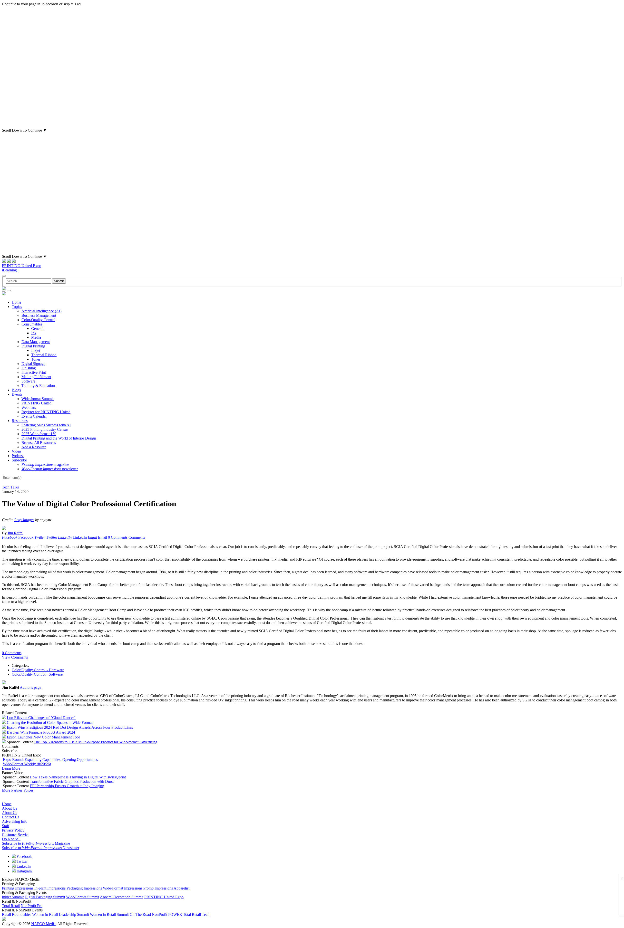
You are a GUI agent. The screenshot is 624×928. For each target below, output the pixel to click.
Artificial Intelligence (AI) (41, 311)
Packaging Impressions (84, 888)
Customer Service (15, 834)
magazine (45, 464)
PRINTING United (36, 403)
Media (36, 337)
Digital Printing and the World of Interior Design (58, 438)
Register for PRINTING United (45, 412)
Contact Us (10, 817)
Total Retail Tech (196, 914)
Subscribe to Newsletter (40, 848)
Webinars (28, 407)
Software (28, 381)
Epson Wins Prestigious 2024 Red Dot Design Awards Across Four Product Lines (70, 727)
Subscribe (19, 460)
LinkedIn (23, 866)
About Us (9, 808)
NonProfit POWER (167, 914)
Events (17, 394)
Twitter (22, 861)
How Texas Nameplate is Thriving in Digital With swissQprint (78, 777)
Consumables (31, 324)
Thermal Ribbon (44, 355)
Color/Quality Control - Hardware (38, 670)
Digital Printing (33, 346)
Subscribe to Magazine (36, 843)
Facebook (24, 856)
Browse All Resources (38, 442)
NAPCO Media (43, 924)
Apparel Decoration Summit (121, 897)
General (37, 328)
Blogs (16, 390)
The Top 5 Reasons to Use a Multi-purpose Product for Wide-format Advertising (95, 742)
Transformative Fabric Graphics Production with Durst (72, 781)
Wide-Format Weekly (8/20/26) (27, 764)
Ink (33, 333)
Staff (5, 826)
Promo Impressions (158, 888)
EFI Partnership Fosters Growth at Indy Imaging (67, 786)
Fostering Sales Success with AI (46, 425)
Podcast (18, 456)
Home (16, 302)
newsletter (49, 469)
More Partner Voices (17, 790)
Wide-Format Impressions (122, 888)
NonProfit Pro (31, 906)
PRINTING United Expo (21, 266)
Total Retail (11, 906)
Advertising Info (14, 821)
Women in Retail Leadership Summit (60, 914)
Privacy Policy (13, 830)
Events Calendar (34, 416)
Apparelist (181, 888)
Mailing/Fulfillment (36, 377)
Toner (35, 359)
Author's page (30, 687)
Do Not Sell (11, 839)
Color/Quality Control (38, 320)
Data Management (35, 342)
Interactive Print (33, 372)
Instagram (24, 871)
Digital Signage (33, 364)
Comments (136, 537)
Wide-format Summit (37, 399)
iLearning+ (10, 270)
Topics (17, 307)
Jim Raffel (15, 533)
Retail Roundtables (16, 914)
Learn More (11, 768)
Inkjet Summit (13, 897)
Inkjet (35, 350)
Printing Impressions (17, 888)
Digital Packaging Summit (45, 897)
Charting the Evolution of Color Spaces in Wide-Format (50, 722)
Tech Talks (10, 487)
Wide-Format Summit (82, 897)
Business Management (38, 315)
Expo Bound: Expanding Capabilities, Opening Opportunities (50, 759)
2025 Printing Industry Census (44, 429)
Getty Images (24, 520)
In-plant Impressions (50, 888)
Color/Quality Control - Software (37, 674)
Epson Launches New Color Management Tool (43, 737)
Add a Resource (33, 447)
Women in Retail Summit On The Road (120, 914)
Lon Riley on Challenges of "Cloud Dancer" (41, 718)
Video (16, 451)
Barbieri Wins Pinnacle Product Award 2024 (41, 732)
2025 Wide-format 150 (38, 434)
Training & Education (38, 385)
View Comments (15, 657)
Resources (20, 421)
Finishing (28, 368)
